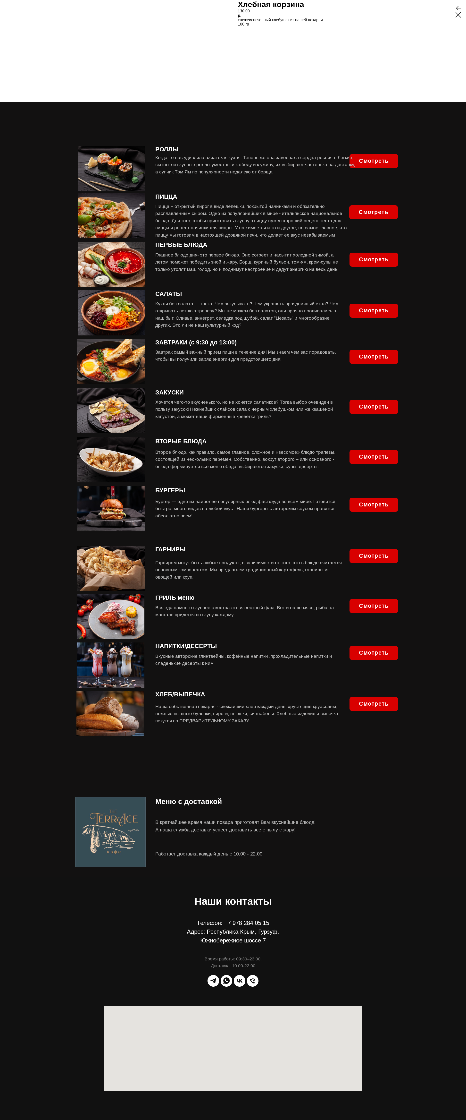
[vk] (239, 981)
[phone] (252, 981)
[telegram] (213, 981)
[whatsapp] (226, 981)
